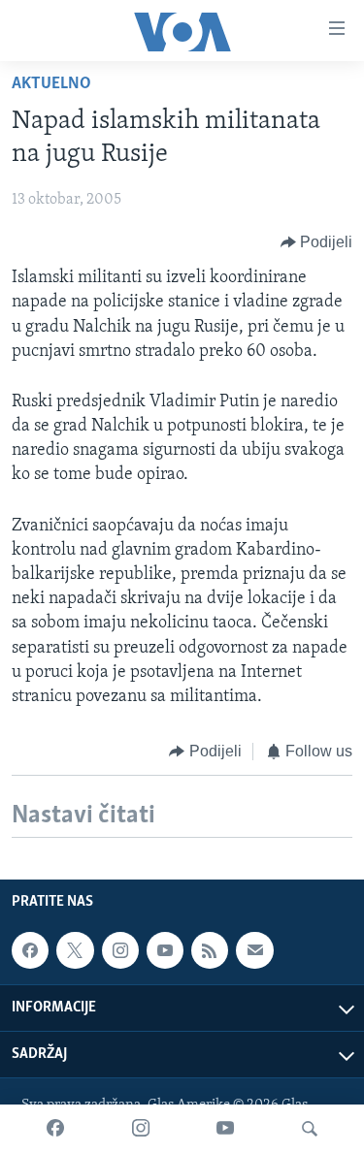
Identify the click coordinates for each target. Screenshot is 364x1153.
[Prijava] (254, 950)
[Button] (317, 242)
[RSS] (209, 950)
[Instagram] (141, 1129)
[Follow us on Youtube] (165, 950)
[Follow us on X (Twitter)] (74, 950)
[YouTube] (225, 1129)
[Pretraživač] (310, 1129)
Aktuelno (51, 84)
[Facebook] (55, 1129)
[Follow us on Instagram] (120, 950)
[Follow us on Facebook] (30, 950)
